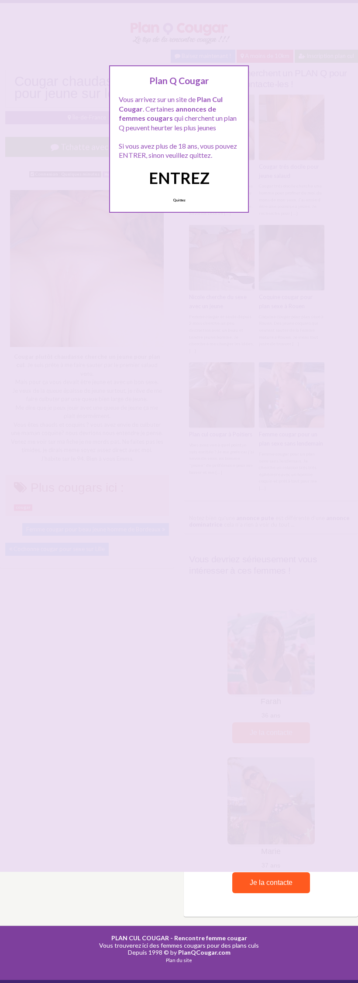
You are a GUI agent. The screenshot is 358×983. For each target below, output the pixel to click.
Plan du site (179, 960)
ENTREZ (179, 177)
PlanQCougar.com (204, 952)
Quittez (179, 200)
